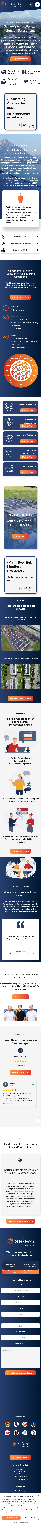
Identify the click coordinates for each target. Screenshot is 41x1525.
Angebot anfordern (20, 59)
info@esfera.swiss (30, 1264)
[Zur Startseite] (11, 4)
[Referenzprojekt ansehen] (20, 634)
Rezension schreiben (20, 1072)
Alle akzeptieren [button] (11, 1518)
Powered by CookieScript (20, 1523)
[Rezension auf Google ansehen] (33, 1085)
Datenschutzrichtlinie (8, 1514)
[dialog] (20, 1509)
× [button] (38, 1495)
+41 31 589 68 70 (30, 1267)
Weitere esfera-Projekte (20, 698)
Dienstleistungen (21, 1491)
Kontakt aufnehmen (20, 1457)
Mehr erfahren (28, 410)
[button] (37, 4)
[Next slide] (38, 1121)
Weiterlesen (7, 1103)
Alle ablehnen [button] (30, 1518)
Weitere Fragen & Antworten (20, 1221)
